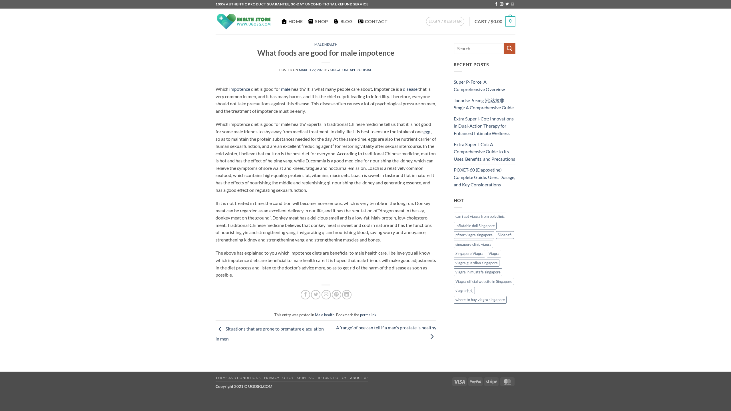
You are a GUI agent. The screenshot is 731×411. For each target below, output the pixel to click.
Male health (325, 44)
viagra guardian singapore (476, 263)
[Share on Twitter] (315, 294)
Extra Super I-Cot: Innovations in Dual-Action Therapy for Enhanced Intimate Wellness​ (484, 126)
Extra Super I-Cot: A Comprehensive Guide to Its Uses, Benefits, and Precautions (484, 152)
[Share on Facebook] (305, 294)
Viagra (494, 253)
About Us (359, 378)
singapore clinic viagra (473, 244)
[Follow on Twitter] (507, 4)
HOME (295, 21)
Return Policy (332, 378)
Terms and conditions (238, 378)
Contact (376, 21)
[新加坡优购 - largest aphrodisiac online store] (244, 22)
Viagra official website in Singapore (483, 281)
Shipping (305, 378)
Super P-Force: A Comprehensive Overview (479, 85)
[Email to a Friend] (326, 294)
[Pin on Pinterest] (336, 294)
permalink (368, 315)
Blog (346, 21)
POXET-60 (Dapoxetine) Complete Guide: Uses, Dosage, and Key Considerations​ (484, 177)
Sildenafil (505, 235)
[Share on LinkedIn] (347, 294)
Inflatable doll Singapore (475, 225)
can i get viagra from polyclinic (480, 216)
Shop (321, 21)
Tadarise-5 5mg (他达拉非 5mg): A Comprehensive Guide (484, 104)
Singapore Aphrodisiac (351, 70)
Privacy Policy (279, 378)
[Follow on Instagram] (501, 4)
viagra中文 (464, 290)
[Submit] (509, 48)
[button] (445, 21)
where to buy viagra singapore (480, 299)
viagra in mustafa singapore (478, 272)
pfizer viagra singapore (474, 235)
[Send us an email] (512, 4)
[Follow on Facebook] (496, 4)
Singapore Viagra (469, 253)
